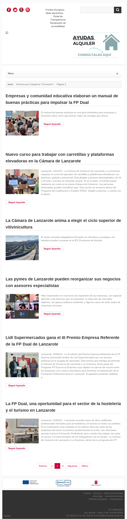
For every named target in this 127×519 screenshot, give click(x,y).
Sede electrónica (54, 13)
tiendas (7, 516)
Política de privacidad (113, 493)
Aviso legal (98, 496)
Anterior (43, 466)
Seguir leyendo (52, 124)
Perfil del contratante (98, 499)
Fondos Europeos (55, 9)
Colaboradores (116, 499)
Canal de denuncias (114, 496)
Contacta (87, 493)
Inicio (10, 84)
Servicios (97, 493)
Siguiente (72, 466)
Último (85, 466)
